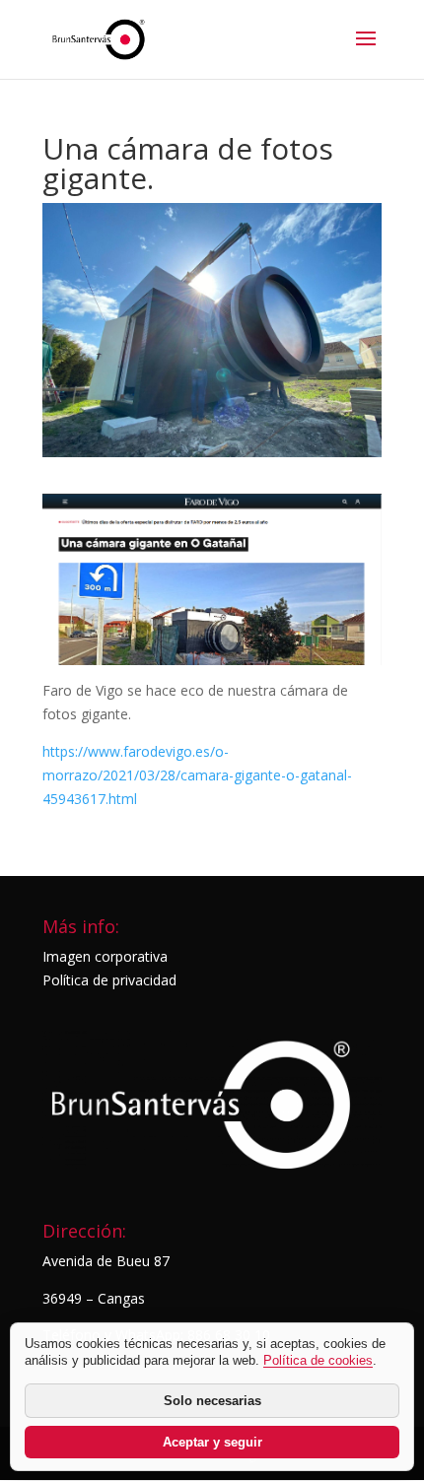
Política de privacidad (109, 980)
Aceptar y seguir (212, 1442)
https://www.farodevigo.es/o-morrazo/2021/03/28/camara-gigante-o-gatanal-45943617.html (197, 775)
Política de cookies (318, 1360)
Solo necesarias (212, 1400)
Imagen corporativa (105, 956)
